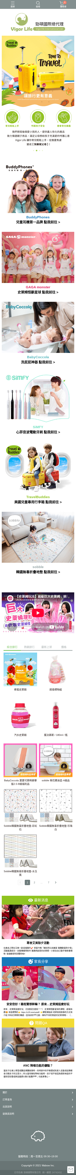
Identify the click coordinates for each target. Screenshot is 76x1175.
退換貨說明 (8, 1113)
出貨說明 (7, 1106)
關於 (5, 1092)
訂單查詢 (7, 1099)
